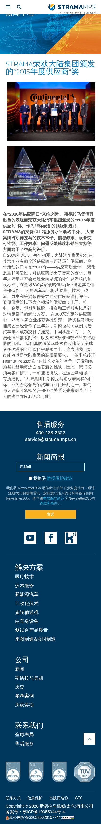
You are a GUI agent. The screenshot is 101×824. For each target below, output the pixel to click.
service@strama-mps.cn (50, 439)
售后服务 (24, 743)
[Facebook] (50, 538)
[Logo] (71, 7)
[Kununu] (71, 538)
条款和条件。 (50, 503)
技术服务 (24, 585)
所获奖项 (24, 704)
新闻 (19, 669)
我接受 (52, 478)
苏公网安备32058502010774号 (35, 817)
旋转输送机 (27, 612)
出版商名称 (58, 798)
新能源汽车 (27, 594)
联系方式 (13, 798)
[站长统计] (68, 817)
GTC (79, 798)
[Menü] (8, 7)
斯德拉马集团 (29, 677)
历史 (19, 686)
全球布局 (24, 734)
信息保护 (35, 798)
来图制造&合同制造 (35, 639)
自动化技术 (27, 603)
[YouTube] (30, 538)
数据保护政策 (59, 478)
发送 (50, 514)
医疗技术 (24, 576)
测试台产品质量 (31, 630)
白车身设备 (27, 621)
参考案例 (24, 695)
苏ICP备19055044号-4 (44, 811)
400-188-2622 (50, 432)
